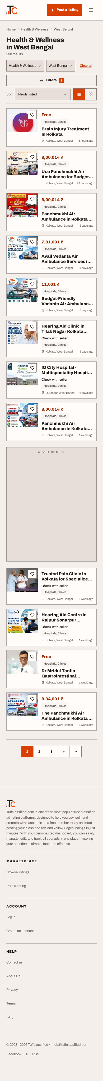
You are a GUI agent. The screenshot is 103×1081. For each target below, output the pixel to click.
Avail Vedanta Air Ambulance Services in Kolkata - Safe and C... (65, 261)
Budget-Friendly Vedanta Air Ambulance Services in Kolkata (66, 303)
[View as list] (79, 94)
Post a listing (16, 886)
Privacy (12, 990)
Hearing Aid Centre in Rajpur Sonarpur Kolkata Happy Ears (64, 620)
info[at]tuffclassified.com (69, 1045)
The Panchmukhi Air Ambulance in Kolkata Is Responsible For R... (66, 718)
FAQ (9, 1017)
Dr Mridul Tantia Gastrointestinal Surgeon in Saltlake (61, 676)
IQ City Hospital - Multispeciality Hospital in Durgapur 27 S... (66, 372)
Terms (11, 1003)
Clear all (86, 66)
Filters (61, 81)
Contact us (14, 962)
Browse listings (17, 872)
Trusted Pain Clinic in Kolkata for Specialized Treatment (66, 579)
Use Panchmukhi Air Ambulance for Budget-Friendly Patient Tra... (65, 176)
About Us (13, 976)
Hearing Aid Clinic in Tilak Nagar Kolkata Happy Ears (63, 331)
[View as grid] (90, 94)
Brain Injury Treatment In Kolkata (65, 131)
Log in (10, 917)
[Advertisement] (51, 507)
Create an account (20, 931)
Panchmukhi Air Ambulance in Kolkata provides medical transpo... (64, 431)
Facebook (13, 1054)
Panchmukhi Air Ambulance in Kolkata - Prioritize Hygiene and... (66, 219)
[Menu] (91, 10)
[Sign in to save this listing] (32, 114)
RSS (35, 1054)
